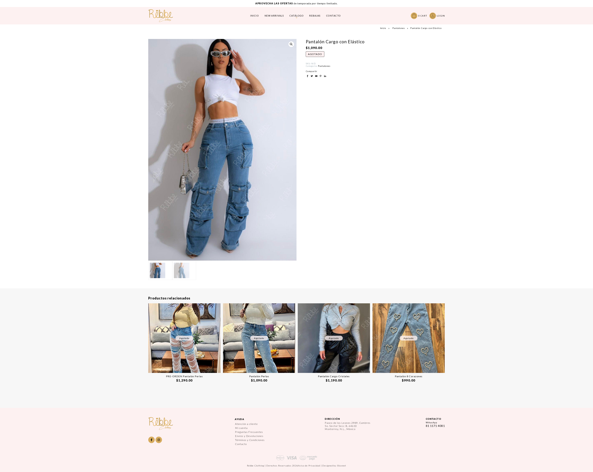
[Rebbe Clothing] (163, 15)
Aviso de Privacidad (309, 465)
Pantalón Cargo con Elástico (426, 28)
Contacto (241, 443)
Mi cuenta (241, 427)
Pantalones (399, 28)
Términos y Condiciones (250, 439)
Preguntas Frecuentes (249, 431)
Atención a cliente (246, 423)
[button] (291, 44)
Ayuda (239, 419)
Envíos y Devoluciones (249, 435)
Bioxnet (341, 465)
